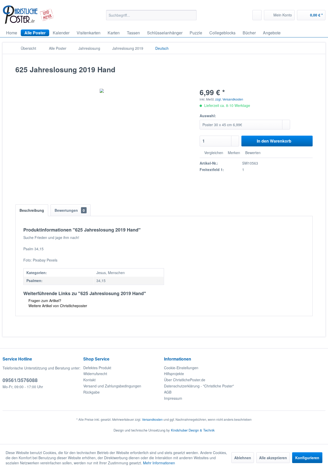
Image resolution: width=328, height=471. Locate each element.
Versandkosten (152, 419)
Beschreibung (31, 210)
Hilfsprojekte (174, 373)
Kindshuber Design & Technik (193, 430)
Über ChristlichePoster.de (184, 379)
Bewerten (252, 152)
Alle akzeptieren (273, 457)
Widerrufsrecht (95, 373)
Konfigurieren (307, 457)
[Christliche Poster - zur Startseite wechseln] (28, 14)
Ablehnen (242, 457)
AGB (167, 392)
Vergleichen (213, 152)
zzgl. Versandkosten (229, 99)
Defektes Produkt (97, 367)
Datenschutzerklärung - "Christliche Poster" (199, 385)
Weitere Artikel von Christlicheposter (57, 305)
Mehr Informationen (159, 462)
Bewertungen (70, 210)
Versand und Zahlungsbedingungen (112, 385)
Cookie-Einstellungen (181, 367)
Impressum (173, 398)
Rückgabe (91, 392)
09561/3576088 (20, 380)
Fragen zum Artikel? (44, 300)
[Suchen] (192, 15)
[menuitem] (151, 15)
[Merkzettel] (257, 15)
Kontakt (89, 379)
